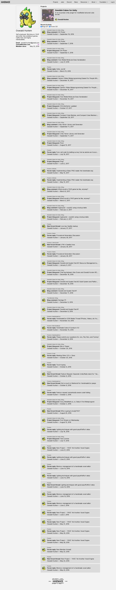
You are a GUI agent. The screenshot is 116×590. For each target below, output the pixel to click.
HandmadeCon (56, 316)
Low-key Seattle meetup (69, 226)
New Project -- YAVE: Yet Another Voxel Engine (72, 448)
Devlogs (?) (62, 300)
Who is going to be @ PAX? (70, 411)
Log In (113, 2)
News (76, 2)
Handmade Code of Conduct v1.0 (67, 328)
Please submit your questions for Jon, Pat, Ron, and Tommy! (77, 337)
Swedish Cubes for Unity (53, 30)
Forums (49, 67)
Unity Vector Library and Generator (70, 124)
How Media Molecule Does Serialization (72, 60)
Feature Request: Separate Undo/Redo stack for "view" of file (82, 374)
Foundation (103, 2)
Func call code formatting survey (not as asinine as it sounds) (77, 152)
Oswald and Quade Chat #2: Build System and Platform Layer (81, 282)
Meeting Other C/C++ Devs (65, 355)
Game (53, 233)
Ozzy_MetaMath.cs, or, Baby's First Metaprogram (77, 402)
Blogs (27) (45, 26)
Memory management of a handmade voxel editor (73, 466)
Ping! (61, 161)
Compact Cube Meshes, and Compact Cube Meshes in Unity (81, 115)
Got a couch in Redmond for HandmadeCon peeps (78, 383)
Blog (63, 30)
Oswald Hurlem (52, 34)
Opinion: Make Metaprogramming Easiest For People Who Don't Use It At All (84, 78)
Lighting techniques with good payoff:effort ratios (73, 429)
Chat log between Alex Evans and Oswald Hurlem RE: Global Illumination (85, 272)
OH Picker (61, 32)
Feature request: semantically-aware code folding (73, 392)
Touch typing (60, 365)
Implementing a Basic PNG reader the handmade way (74, 171)
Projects (55, 2)
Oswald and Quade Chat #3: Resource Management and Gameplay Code (85, 263)
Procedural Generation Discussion (68, 235)
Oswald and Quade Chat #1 (67, 291)
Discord (69, 2)
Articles (54, 168)
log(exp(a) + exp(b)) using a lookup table (72, 208)
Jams (62, 2)
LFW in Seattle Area (68, 245)
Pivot (62, 143)
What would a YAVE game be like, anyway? (73, 189)
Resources (84, 2)
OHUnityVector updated (68, 106)
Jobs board (55, 242)
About (94, 2)
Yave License (64, 439)
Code (53, 353)
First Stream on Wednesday (69, 420)
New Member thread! (63, 549)
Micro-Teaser (64, 346)
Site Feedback (56, 325)
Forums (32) (54, 26)
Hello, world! (60, 69)
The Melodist (50, 298)
